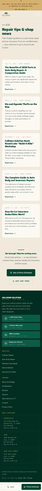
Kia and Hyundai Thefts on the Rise (21, 105)
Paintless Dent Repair (10, 363)
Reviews (5, 390)
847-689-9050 (22, 281)
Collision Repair (8, 355)
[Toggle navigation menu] (37, 14)
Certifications (7, 386)
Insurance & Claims (9, 372)
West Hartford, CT (9, 399)
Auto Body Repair (8, 359)
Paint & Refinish (7, 368)
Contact (5, 403)
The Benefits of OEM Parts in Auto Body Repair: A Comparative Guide (20, 70)
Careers (5, 394)
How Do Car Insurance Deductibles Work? (16, 213)
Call (12, 487)
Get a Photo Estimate (22, 272)
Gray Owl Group (25, 478)
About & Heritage (8, 382)
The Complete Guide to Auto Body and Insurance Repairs (20, 179)
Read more (9, 89)
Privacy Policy (7, 407)
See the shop (20, 9)
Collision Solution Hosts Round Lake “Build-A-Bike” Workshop (19, 143)
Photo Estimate (33, 487)
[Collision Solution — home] (6, 14)
